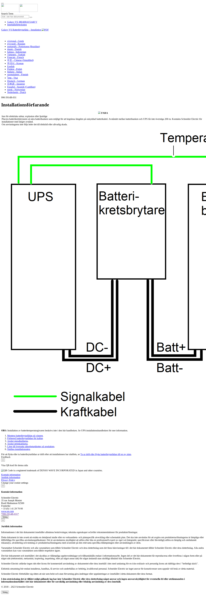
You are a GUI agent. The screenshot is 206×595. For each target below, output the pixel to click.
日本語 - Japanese (16, 84)
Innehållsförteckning (17, 24)
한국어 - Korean (15, 63)
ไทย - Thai (12, 78)
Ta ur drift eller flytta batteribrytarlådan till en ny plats (105, 454)
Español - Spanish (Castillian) (21, 87)
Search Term (7, 13)
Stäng (5, 517)
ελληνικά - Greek (15, 41)
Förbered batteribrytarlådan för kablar (25, 438)
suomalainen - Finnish (17, 74)
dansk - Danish (14, 49)
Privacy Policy (8, 480)
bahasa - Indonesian (16, 52)
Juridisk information (10, 477)
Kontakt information (11, 474)
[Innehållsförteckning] (2, 33)
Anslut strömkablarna (17, 443)
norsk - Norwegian (16, 89)
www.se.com (7, 511)
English (10, 66)
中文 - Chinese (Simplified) (20, 60)
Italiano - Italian (14, 72)
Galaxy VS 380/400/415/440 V (22, 22)
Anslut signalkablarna (17, 441)
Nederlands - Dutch (16, 92)
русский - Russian (16, 43)
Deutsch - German (16, 81)
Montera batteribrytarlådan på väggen (25, 435)
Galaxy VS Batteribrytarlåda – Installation (21, 29)
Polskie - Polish (14, 69)
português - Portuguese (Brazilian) (23, 46)
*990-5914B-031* (10, 514)
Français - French (15, 57)
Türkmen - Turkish (16, 54)
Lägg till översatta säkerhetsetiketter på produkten (30, 446)
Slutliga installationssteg (18, 449)
